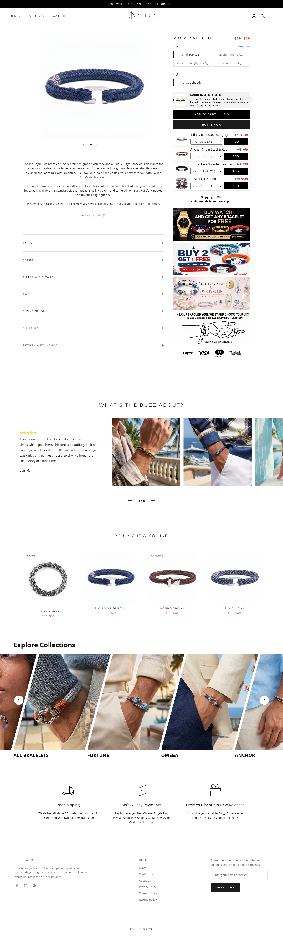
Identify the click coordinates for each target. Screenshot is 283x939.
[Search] (263, 16)
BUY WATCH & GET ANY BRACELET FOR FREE (141, 4)
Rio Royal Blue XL (110, 608)
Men (13, 15)
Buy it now (212, 124)
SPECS (28, 260)
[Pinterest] (104, 215)
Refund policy (148, 899)
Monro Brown (172, 608)
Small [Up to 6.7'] (192, 54)
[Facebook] (94, 215)
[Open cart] (271, 16)
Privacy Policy (147, 887)
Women (35, 15)
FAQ (26, 294)
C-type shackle (192, 82)
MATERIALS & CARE (38, 277)
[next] (271, 581)
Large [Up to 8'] (231, 63)
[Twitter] (99, 215)
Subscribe (225, 887)
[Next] (103, 144)
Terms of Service (149, 893)
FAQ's (142, 868)
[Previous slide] (18, 700)
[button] (173, 100)
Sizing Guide (34, 311)
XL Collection (151, 204)
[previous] (12, 581)
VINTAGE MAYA (48, 611)
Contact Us (146, 874)
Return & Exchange (40, 345)
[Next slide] (264, 700)
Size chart (244, 46)
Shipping (31, 328)
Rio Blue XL (235, 608)
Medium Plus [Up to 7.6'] (192, 63)
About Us (145, 880)
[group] (49, 706)
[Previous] (83, 144)
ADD (236, 141)
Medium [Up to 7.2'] (231, 54)
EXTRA (28, 242)
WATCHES (60, 15)
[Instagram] (25, 885)
